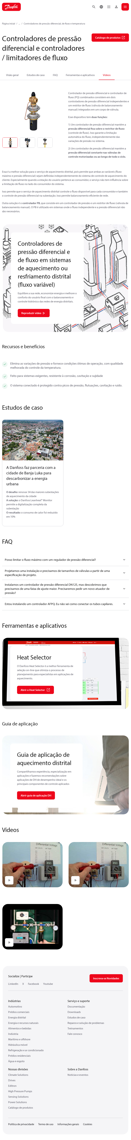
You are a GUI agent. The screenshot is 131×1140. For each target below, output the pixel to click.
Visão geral (12, 75)
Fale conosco (75, 1033)
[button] (109, 7)
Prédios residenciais (19, 1055)
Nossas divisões (18, 1069)
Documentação (76, 1006)
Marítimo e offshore (19, 1039)
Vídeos (107, 75)
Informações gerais (68, 1124)
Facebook (33, 983)
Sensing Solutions (18, 1096)
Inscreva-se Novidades (106, 978)
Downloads (74, 1012)
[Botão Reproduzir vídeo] (9, 880)
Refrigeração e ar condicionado (26, 1050)
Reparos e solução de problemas (86, 1023)
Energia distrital (17, 1017)
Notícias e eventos (78, 1074)
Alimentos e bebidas (19, 1028)
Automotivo (15, 1006)
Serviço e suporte (79, 1001)
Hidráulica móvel (17, 1044)
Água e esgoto (16, 1061)
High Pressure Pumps (20, 1091)
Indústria (13, 1033)
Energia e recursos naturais (23, 1023)
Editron (12, 1085)
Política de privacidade (21, 1124)
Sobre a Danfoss (78, 1069)
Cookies (87, 1124)
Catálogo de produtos (20, 1107)
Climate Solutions (18, 1074)
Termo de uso (45, 1124)
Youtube (48, 983)
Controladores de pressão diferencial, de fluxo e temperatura (54, 23)
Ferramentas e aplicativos (80, 75)
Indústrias (14, 1001)
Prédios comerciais (18, 1012)
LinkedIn (13, 983)
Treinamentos (75, 1028)
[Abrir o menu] (125, 7)
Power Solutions (17, 1102)
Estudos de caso (36, 75)
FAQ (55, 75)
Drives (11, 1080)
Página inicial (8, 23)
